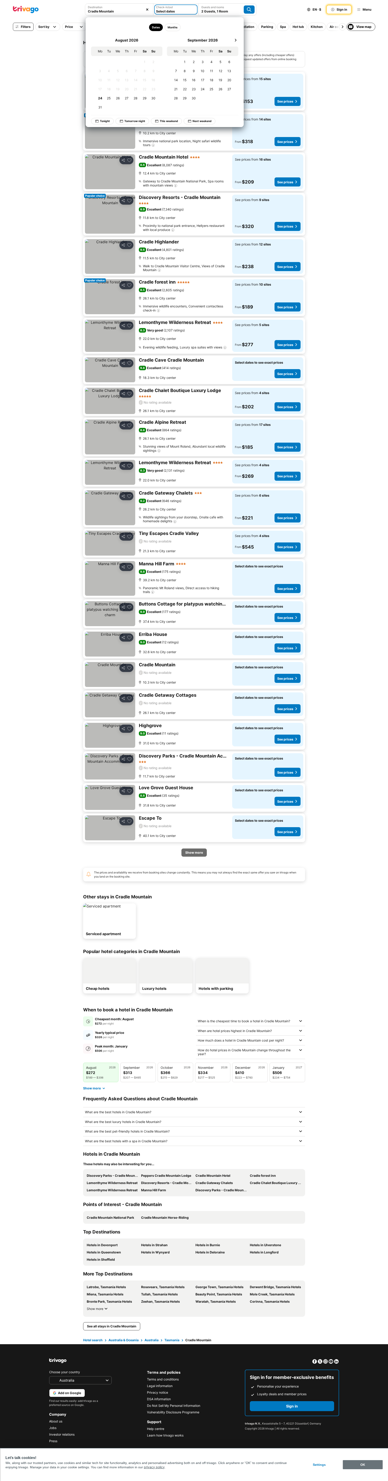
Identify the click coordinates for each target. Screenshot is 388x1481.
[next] (235, 40)
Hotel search (93, 1340)
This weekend (169, 121)
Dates (156, 27)
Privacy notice (157, 1392)
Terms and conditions (163, 1379)
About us (55, 1421)
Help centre (155, 1429)
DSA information (159, 1399)
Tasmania (171, 1340)
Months (172, 27)
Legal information (160, 1386)
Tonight (105, 121)
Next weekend (202, 121)
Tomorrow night (134, 121)
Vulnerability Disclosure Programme (173, 1412)
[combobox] (119, 9)
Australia (152, 1340)
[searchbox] (119, 11)
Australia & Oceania (123, 1340)
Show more (95, 1309)
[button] (119, 10)
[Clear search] (147, 9)
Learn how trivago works (165, 1435)
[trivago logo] (26, 9)
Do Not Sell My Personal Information (173, 1405)
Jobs (52, 1428)
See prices (285, 101)
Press (53, 1441)
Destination (95, 7)
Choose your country (64, 1372)
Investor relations (62, 1434)
